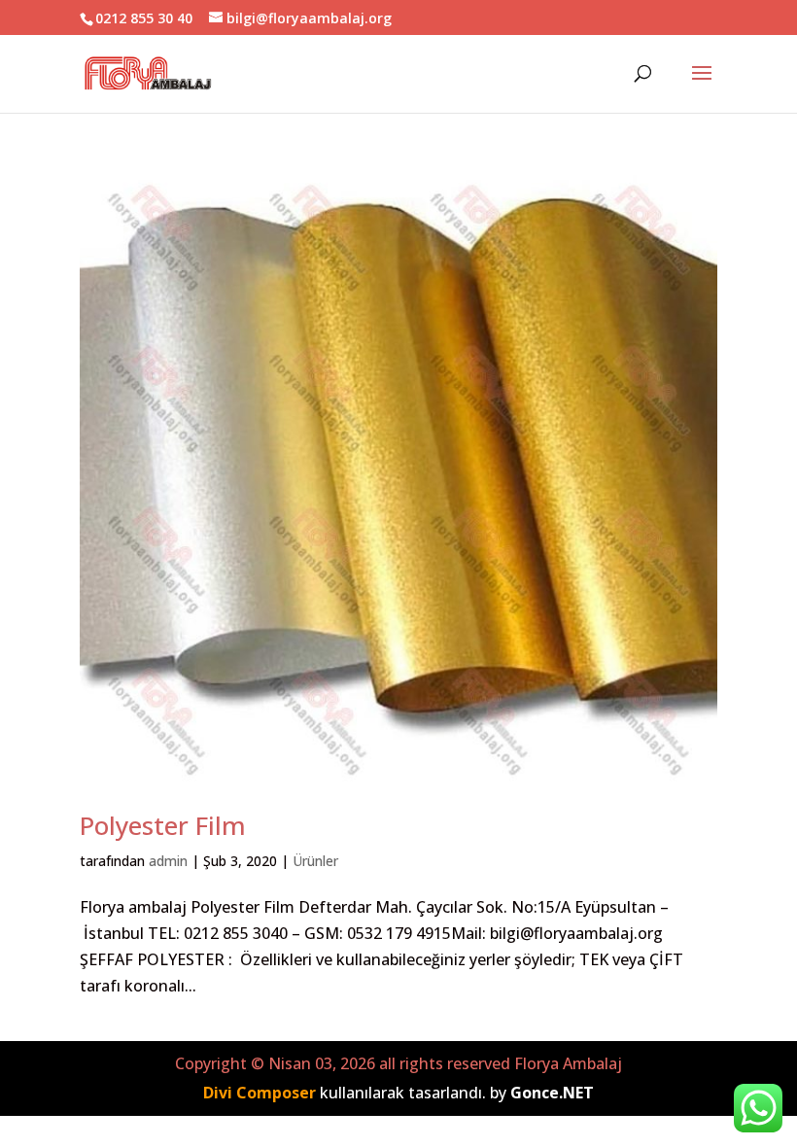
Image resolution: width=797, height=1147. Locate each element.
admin (168, 861)
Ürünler (315, 861)
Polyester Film (163, 825)
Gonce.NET (552, 1092)
